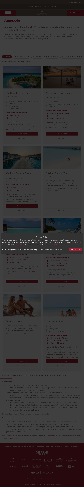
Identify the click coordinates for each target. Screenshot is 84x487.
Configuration (19, 244)
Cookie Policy (54, 244)
